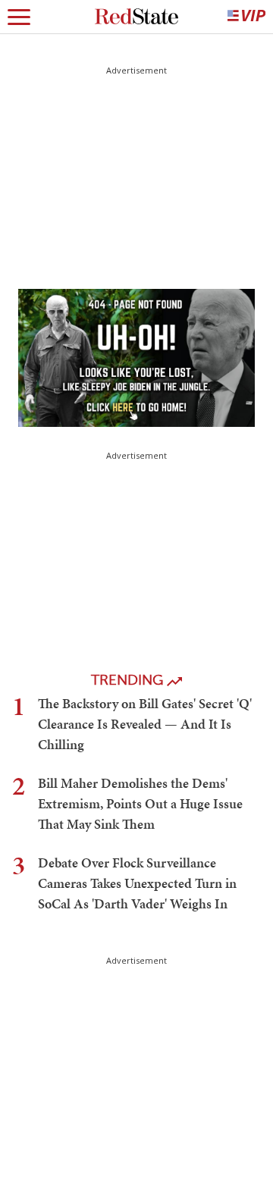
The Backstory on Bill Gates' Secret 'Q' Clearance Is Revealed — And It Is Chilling (145, 724)
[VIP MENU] (246, 17)
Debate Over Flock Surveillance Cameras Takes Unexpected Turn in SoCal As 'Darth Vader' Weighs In (137, 883)
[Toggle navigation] (19, 17)
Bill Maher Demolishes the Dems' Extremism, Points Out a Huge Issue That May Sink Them (140, 803)
